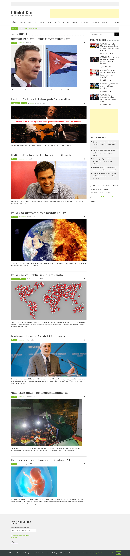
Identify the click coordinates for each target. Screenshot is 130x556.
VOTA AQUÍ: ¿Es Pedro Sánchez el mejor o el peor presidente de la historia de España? (109, 47)
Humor (42, 22)
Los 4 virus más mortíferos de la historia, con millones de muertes (38, 213)
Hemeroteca (32, 22)
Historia (22, 22)
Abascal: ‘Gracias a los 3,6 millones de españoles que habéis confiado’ (39, 392)
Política (13, 22)
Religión (57, 22)
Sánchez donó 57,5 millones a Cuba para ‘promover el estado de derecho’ (40, 39)
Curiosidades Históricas (19, 279)
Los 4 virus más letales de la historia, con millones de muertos (37, 275)
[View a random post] (115, 22)
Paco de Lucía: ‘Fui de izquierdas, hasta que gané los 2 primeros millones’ (41, 99)
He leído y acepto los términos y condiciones (104, 197)
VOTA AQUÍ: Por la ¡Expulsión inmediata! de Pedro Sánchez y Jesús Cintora (108, 98)
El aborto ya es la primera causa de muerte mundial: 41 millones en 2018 (41, 460)
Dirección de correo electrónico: (99, 189)
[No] (128, 553)
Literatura (95, 22)
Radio (49, 22)
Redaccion (21, 42)
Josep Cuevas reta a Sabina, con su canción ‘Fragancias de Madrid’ (104, 152)
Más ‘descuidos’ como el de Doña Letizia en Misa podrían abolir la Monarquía (104, 175)
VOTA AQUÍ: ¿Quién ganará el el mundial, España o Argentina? (109, 86)
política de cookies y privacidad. (105, 553)
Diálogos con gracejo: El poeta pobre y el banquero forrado (104, 144)
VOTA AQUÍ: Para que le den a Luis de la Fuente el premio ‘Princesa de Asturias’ (109, 60)
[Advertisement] (84, 13)
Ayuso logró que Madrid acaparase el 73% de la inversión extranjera (102, 161)
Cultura (66, 22)
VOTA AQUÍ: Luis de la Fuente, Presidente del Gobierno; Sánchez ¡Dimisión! (107, 73)
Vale (119, 553)
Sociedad (75, 22)
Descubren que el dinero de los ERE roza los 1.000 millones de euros (39, 336)
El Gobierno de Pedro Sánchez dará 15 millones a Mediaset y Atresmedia (41, 155)
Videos (104, 22)
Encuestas (84, 22)
